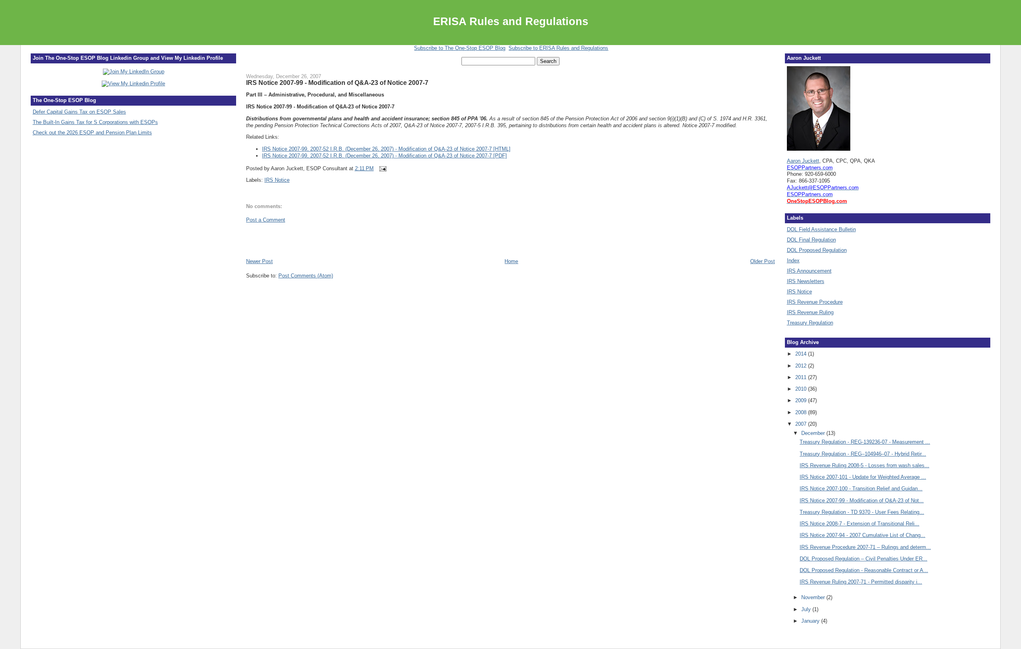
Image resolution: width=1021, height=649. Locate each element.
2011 (801, 377)
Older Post (762, 261)
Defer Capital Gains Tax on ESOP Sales (79, 112)
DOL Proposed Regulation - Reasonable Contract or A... (864, 570)
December (813, 433)
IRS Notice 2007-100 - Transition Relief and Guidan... (861, 489)
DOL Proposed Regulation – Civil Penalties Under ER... (863, 559)
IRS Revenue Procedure (815, 302)
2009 (801, 400)
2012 (801, 366)
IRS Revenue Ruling (810, 312)
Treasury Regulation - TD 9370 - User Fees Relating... (862, 512)
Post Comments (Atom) (305, 276)
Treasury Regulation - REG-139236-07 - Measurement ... (865, 442)
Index (793, 261)
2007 (801, 424)
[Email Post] (381, 168)
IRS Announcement (809, 271)
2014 (801, 354)
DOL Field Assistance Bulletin (821, 229)
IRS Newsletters (805, 281)
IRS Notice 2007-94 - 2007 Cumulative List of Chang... (862, 535)
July (806, 609)
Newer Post (259, 261)
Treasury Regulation (810, 323)
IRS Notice (277, 180)
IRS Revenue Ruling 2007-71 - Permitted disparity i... (861, 582)
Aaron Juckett (803, 161)
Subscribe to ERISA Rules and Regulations (558, 48)
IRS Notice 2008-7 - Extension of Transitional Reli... (859, 524)
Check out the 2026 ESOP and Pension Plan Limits (92, 133)
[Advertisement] (292, 240)
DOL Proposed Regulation (817, 250)
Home (511, 261)
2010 (801, 389)
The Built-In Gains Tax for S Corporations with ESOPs (95, 122)
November (813, 597)
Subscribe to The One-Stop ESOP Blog (459, 48)
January (811, 621)
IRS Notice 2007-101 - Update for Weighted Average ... (863, 477)
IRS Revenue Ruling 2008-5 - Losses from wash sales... (864, 465)
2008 (801, 412)
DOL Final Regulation (811, 240)
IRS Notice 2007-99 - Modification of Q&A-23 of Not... (862, 500)
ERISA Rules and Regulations (510, 21)
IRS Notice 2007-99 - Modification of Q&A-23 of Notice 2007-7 (337, 82)
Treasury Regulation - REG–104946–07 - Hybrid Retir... (863, 454)
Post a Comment (265, 220)
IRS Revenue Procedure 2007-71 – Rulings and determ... (865, 547)
